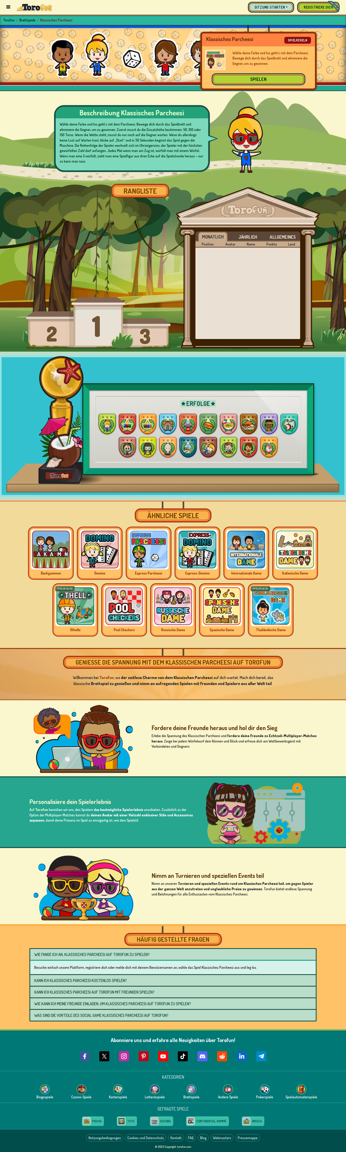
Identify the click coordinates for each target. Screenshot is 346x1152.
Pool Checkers (124, 630)
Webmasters (222, 1138)
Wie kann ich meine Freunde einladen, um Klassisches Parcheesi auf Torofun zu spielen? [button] (112, 1003)
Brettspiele (27, 20)
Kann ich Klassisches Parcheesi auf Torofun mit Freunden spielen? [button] (94, 992)
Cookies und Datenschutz (145, 1138)
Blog (203, 1138)
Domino (99, 573)
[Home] (34, 7)
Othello (75, 630)
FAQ (191, 1138)
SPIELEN (258, 79)
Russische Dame (173, 630)
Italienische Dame (295, 573)
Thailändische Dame (271, 630)
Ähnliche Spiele (173, 515)
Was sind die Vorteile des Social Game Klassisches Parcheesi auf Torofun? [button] (101, 1015)
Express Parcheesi (148, 573)
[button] (271, 7)
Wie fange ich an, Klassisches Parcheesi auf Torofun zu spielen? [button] (92, 954)
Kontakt (176, 1138)
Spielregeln (297, 40)
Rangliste (140, 190)
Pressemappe (248, 1138)
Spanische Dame (222, 630)
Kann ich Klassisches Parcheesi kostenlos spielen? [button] (80, 980)
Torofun (9, 20)
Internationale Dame (246, 573)
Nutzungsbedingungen (105, 1138)
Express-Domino (197, 573)
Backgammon (51, 573)
